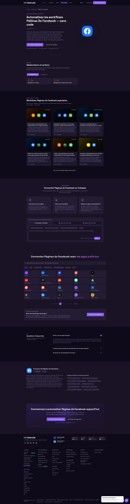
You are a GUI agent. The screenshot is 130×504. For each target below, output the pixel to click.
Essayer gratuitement (99, 2)
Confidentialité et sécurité (78, 499)
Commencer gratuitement (35, 44)
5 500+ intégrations (42, 462)
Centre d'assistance (85, 458)
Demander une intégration (95, 314)
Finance (25, 486)
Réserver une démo (85, 456)
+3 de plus (81, 228)
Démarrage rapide (56, 452)
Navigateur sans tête (42, 460)
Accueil (28, 9)
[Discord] (33, 443)
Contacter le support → (32, 339)
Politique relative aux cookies (62, 499)
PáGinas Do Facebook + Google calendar (89, 386)
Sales (25, 484)
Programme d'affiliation (71, 454)
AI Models (68, 267)
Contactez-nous (84, 452)
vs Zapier (68, 464)
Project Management (58, 267)
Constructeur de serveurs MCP (27, 458)
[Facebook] (36, 443)
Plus (71, 2)
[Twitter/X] (25, 443)
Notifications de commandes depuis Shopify (69, 228)
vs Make (68, 466)
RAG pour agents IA (28, 461)
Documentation (55, 454)
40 (70, 303)
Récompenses (55, 472)
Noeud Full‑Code (42, 458)
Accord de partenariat (48, 501)
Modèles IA (40, 454)
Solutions (51, 2)
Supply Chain (27, 488)
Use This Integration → (39, 81)
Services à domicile (28, 474)
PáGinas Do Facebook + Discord (74, 378)
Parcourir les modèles (51, 44)
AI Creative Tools (38, 267)
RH (24, 480)
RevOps (25, 492)
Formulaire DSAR (39, 501)
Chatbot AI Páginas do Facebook (37, 228)
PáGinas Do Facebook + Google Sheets (91, 389)
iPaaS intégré (64, 2)
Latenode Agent (29, 453)
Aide (45, 371)
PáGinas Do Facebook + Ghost (87, 383)
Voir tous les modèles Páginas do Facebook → (65, 170)
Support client (27, 482)
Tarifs (57, 2)
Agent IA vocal (98, 452)
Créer (96, 238)
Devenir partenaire (70, 452)
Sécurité (54, 474)
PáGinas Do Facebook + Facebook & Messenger (77, 381)
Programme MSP (70, 456)
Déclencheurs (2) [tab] (33, 74)
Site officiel (38, 371)
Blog (53, 456)
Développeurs (27, 490)
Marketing (26, 471)
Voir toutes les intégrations (75, 419)
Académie (54, 460)
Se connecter (89, 2)
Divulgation (97, 499)
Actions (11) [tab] (44, 74)
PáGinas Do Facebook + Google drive (75, 389)
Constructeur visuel (42, 452)
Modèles (40, 464)
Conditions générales (40, 499)
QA (24, 494)
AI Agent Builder (42, 456)
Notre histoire (55, 468)
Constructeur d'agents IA (29, 455)
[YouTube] (31, 443)
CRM (31, 267)
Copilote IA (42, 466)
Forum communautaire (57, 462)
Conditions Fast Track (58, 501)
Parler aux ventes (84, 454)
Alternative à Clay (70, 470)
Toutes (26, 267)
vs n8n (67, 468)
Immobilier (26, 476)
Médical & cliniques (28, 478)
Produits (44, 2)
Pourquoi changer (70, 462)
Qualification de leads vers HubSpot (51, 228)
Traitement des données (89, 499)
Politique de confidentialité (51, 499)
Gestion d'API (27, 463)
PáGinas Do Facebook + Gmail (73, 386)
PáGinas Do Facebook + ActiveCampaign (89, 378)
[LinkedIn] (28, 443)
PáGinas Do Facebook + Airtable (74, 383)
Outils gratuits (55, 458)
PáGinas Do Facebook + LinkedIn (94, 381)
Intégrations (34, 9)
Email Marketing (48, 267)
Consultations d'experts (86, 463)
